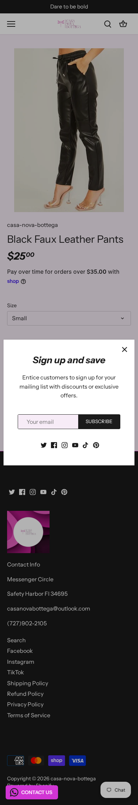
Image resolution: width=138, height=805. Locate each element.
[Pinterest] (96, 444)
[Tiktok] (85, 444)
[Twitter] (44, 444)
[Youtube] (75, 444)
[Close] (124, 349)
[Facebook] (54, 444)
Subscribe (99, 421)
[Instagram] (65, 444)
